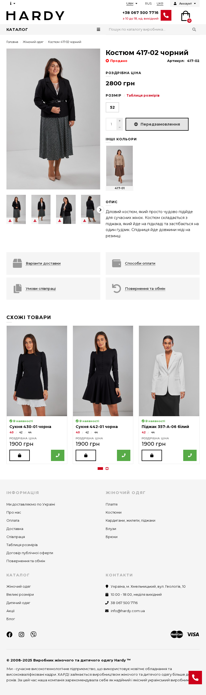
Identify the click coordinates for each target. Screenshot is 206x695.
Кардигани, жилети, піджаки (130, 520)
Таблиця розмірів (143, 95)
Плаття (111, 504)
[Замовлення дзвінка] (195, 677)
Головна (12, 42)
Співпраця (15, 537)
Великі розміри (20, 594)
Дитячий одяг (18, 603)
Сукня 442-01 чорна (97, 426)
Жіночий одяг (33, 42)
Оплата (12, 520)
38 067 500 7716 (124, 603)
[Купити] (19, 455)
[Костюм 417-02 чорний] (16, 209)
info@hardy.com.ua (128, 611)
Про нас (13, 512)
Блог (10, 619)
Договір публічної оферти (29, 553)
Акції (10, 611)
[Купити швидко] (57, 455)
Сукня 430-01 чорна (30, 426)
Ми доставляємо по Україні (30, 504)
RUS (148, 3)
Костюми (114, 512)
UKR (160, 3)
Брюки (111, 537)
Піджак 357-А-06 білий (165, 426)
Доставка (14, 529)
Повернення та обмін (25, 561)
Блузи (111, 529)
